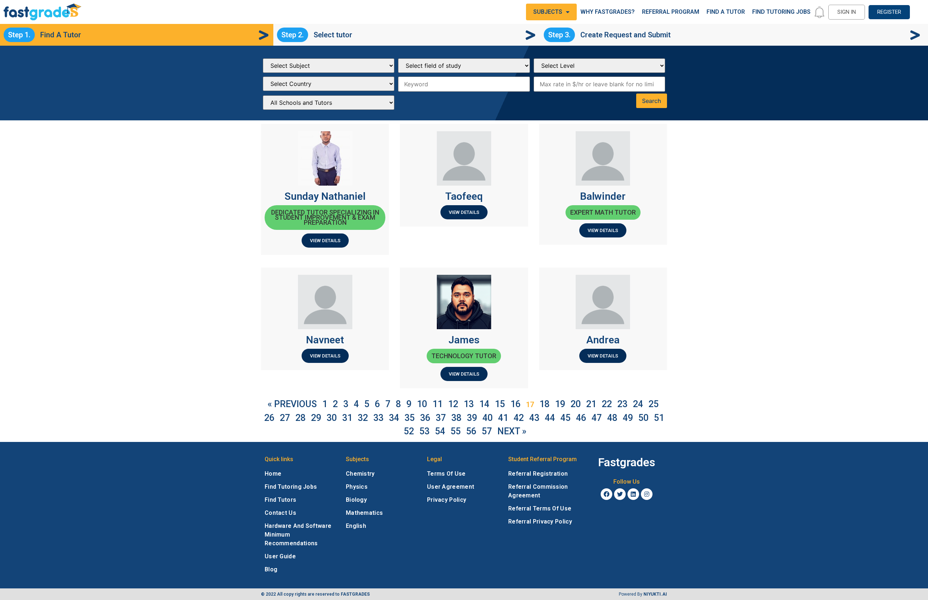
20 (576, 404)
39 (472, 418)
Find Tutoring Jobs (781, 11)
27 (285, 418)
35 (410, 418)
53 (424, 431)
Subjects (547, 11)
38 (456, 418)
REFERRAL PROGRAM (670, 11)
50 (643, 418)
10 (422, 404)
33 (378, 418)
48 (612, 418)
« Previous (292, 404)
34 (394, 418)
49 (628, 418)
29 (316, 418)
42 (519, 418)
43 (534, 418)
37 (441, 418)
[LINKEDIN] (633, 494)
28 (300, 418)
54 (440, 431)
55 (456, 431)
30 (332, 418)
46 (581, 418)
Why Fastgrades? (607, 11)
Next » (511, 431)
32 (363, 418)
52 (409, 431)
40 (487, 418)
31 (347, 418)
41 (503, 418)
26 (269, 418)
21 (591, 404)
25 (654, 404)
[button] (846, 12)
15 (500, 404)
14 (484, 404)
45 (565, 418)
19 (560, 404)
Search (651, 100)
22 (607, 404)
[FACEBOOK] (606, 494)
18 (544, 404)
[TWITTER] (620, 494)
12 (453, 404)
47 (597, 418)
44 (550, 418)
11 (437, 404)
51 (659, 418)
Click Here (887, 573)
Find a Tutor (726, 11)
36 (425, 418)
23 (622, 404)
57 (487, 431)
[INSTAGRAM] (646, 494)
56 (471, 431)
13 (469, 404)
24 (638, 404)
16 (515, 404)
